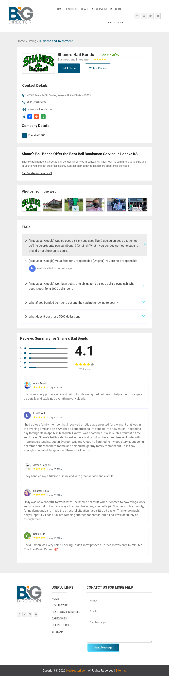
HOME (59, 9)
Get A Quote (69, 68)
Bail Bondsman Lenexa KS (37, 173)
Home (21, 41)
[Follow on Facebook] (137, 16)
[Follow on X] (144, 16)
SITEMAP (57, 631)
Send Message (103, 647)
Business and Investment (56, 41)
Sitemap (121, 670)
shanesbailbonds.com (39, 109)
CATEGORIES (116, 9)
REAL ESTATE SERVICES (94, 9)
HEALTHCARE (72, 9)
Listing (32, 41)
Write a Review (98, 68)
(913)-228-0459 (36, 102)
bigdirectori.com (76, 670)
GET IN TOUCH (115, 22)
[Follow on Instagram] (151, 16)
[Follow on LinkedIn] (158, 16)
